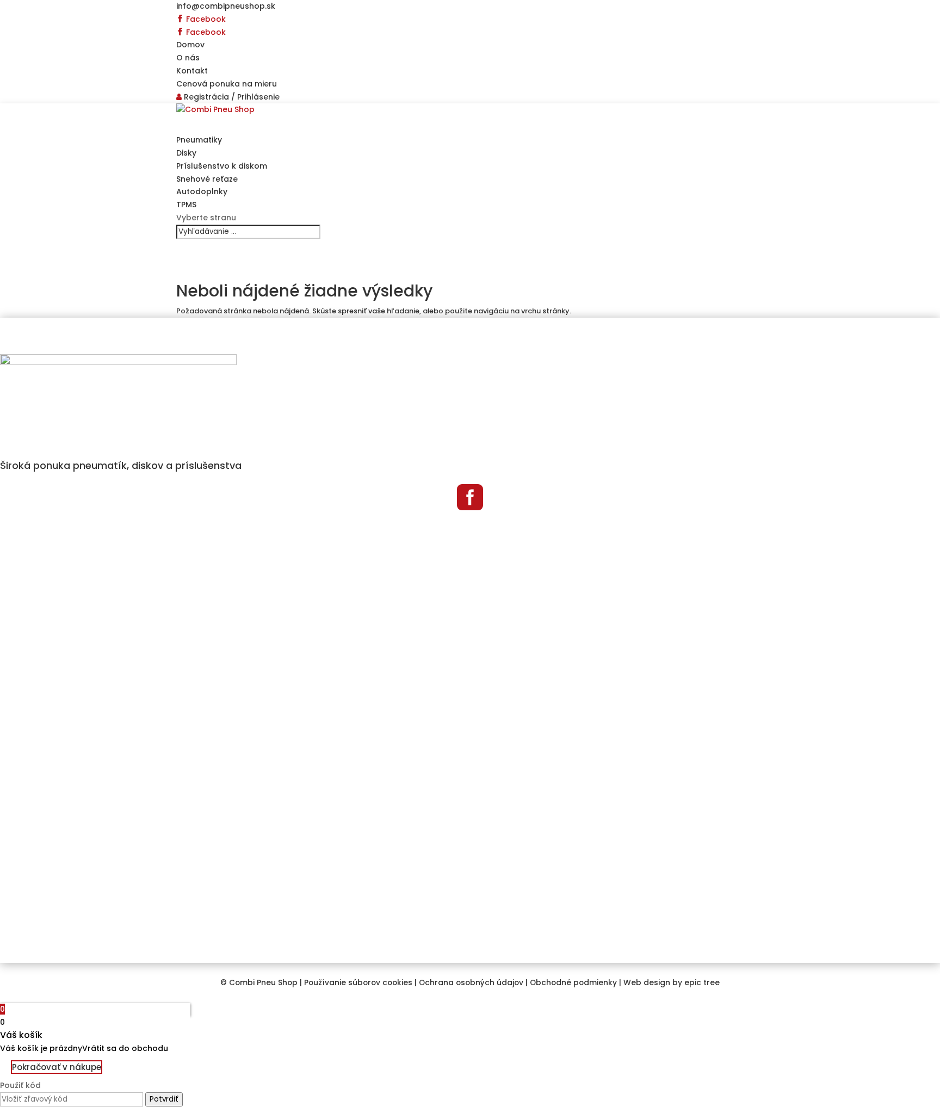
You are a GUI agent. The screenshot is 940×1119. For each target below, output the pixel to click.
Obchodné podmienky (573, 983)
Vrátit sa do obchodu (125, 1048)
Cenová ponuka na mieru (226, 83)
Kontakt (192, 70)
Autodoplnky (201, 191)
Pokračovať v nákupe (56, 1067)
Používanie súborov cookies (358, 983)
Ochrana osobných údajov (471, 983)
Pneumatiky (199, 139)
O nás (188, 57)
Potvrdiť (164, 1099)
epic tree (702, 983)
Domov (190, 44)
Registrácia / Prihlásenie (231, 96)
